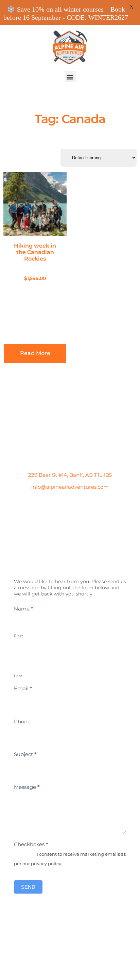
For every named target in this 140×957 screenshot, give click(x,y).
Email (23, 688)
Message (27, 787)
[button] (70, 76)
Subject (25, 754)
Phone (22, 721)
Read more (35, 353)
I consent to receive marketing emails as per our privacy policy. (70, 858)
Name (23, 608)
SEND (28, 887)
